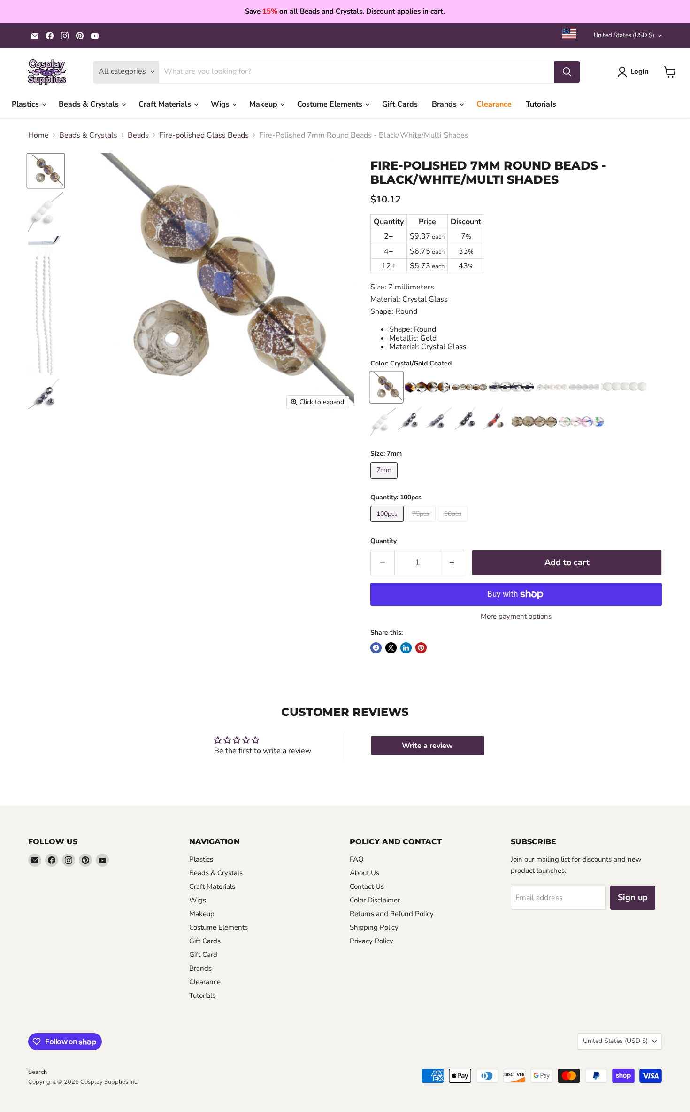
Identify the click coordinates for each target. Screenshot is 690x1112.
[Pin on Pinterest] (421, 647)
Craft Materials (165, 104)
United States (624, 35)
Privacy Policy (371, 941)
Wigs (221, 104)
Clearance (494, 104)
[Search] (567, 72)
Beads (138, 135)
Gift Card (203, 954)
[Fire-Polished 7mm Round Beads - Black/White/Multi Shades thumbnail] (45, 171)
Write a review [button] (427, 745)
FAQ (357, 859)
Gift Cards (400, 104)
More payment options (516, 617)
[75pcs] (422, 524)
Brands (445, 104)
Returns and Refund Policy (392, 913)
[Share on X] (391, 647)
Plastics (26, 104)
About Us (364, 873)
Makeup (264, 104)
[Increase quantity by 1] (452, 562)
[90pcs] (454, 524)
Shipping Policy (374, 927)
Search (37, 1072)
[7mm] (385, 481)
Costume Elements (330, 104)
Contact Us (367, 886)
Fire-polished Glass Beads (204, 135)
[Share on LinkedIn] (406, 647)
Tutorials (541, 104)
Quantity (383, 541)
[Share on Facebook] (376, 647)
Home (38, 135)
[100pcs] (388, 524)
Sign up (633, 897)
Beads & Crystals (90, 104)
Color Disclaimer (375, 900)
